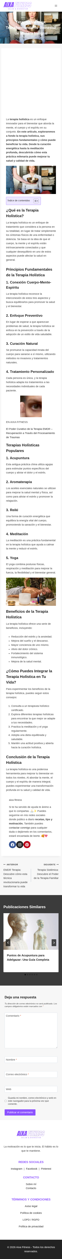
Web (8, 1089)
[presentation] (31, 931)
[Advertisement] (31, 84)
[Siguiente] (54, 942)
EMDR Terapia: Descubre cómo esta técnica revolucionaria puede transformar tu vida (15, 875)
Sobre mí (31, 1184)
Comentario (13, 1016)
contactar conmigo (19, 827)
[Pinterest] (27, 844)
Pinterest (46, 1168)
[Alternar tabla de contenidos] (34, 200)
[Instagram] (19, 844)
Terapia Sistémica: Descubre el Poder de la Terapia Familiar (46, 871)
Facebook (31, 1168)
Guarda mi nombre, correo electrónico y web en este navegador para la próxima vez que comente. (32, 1101)
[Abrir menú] (56, 5)
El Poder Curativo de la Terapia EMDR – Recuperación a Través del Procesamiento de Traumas (30, 433)
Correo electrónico (17, 1074)
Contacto (31, 1188)
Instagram (16, 1168)
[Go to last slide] (8, 942)
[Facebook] (12, 844)
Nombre (11, 1059)
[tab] (25, 974)
